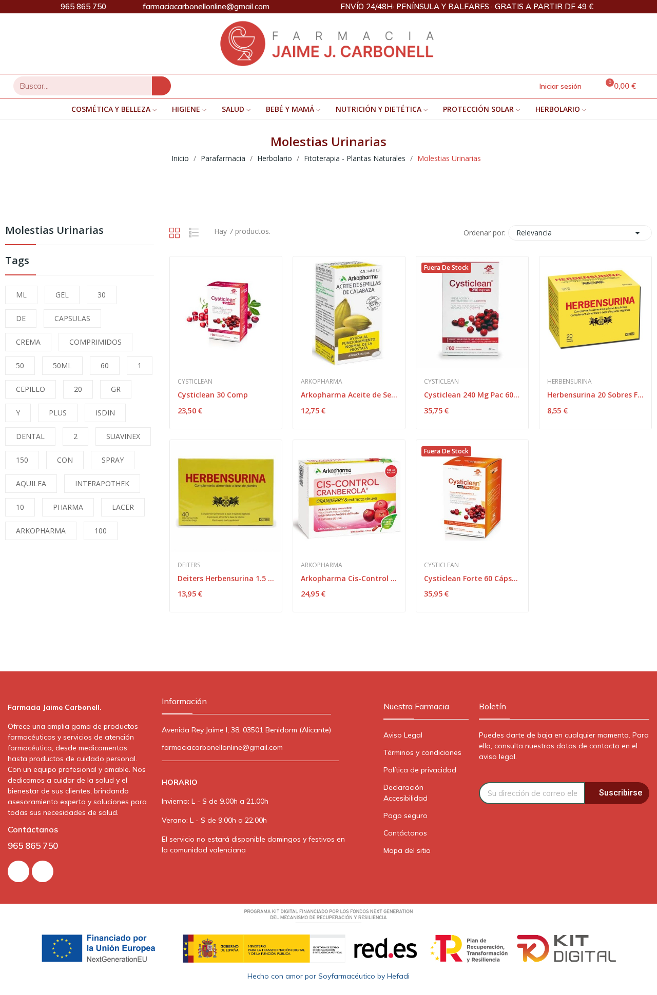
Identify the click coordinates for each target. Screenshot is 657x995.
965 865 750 (33, 845)
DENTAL (30, 436)
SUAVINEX (123, 436)
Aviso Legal (402, 735)
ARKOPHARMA (41, 530)
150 (22, 460)
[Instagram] (18, 871)
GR (116, 389)
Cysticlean (195, 382)
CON (65, 460)
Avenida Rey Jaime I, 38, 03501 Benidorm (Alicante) (246, 729)
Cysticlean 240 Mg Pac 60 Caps (472, 395)
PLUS (58, 412)
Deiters (189, 565)
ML (21, 295)
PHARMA (68, 507)
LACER (123, 507)
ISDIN (105, 412)
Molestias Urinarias (54, 231)
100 (100, 530)
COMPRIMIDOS (95, 342)
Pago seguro (405, 815)
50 (20, 365)
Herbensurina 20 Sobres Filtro (595, 395)
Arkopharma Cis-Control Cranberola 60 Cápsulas (349, 578)
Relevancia (580, 233)
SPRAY (113, 460)
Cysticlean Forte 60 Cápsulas (472, 578)
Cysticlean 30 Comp (213, 395)
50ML (62, 365)
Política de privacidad (419, 769)
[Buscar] (161, 85)
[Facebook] (42, 871)
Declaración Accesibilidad (405, 793)
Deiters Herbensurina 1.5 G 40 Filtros (226, 578)
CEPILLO (30, 389)
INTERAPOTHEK (102, 483)
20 (78, 389)
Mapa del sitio (407, 850)
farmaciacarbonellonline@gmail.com (222, 747)
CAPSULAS (72, 318)
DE (21, 318)
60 (105, 365)
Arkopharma (321, 382)
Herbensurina (569, 382)
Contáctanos (405, 833)
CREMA (28, 342)
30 (102, 295)
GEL (62, 295)
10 (20, 507)
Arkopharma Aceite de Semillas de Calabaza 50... (349, 395)
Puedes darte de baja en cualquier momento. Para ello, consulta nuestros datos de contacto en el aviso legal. (564, 745)
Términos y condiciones (422, 752)
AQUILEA (31, 483)
